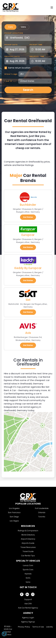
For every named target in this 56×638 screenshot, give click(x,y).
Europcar (28, 235)
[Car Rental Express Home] (11, 7)
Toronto (41, 516)
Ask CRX (28, 603)
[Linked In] (27, 594)
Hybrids (28, 573)
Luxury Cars (28, 565)
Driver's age (10, 74)
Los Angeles (14, 508)
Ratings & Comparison (28, 530)
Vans (23, 26)
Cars (10, 26)
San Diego (14, 516)
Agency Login (28, 617)
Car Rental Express (8, 632)
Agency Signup (28, 621)
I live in (8, 81)
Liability (49, 627)
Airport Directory (28, 539)
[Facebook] (21, 594)
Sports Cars (28, 569)
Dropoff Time (37, 56)
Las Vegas (14, 521)
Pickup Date (11, 44)
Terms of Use (38, 627)
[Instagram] (32, 594)
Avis (28, 333)
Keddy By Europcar (28, 268)
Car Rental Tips (28, 555)
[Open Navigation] (52, 8)
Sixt (28, 300)
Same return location (19, 67)
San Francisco (14, 512)
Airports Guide (28, 543)
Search (28, 90)
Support (28, 599)
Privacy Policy (24, 627)
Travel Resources (28, 547)
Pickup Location (13, 33)
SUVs (28, 578)
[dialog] (4, 634)
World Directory (28, 535)
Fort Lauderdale (42, 508)
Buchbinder (28, 205)
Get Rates (28, 217)
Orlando (41, 512)
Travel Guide (28, 551)
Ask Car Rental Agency (28, 607)
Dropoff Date (12, 56)
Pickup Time (36, 44)
